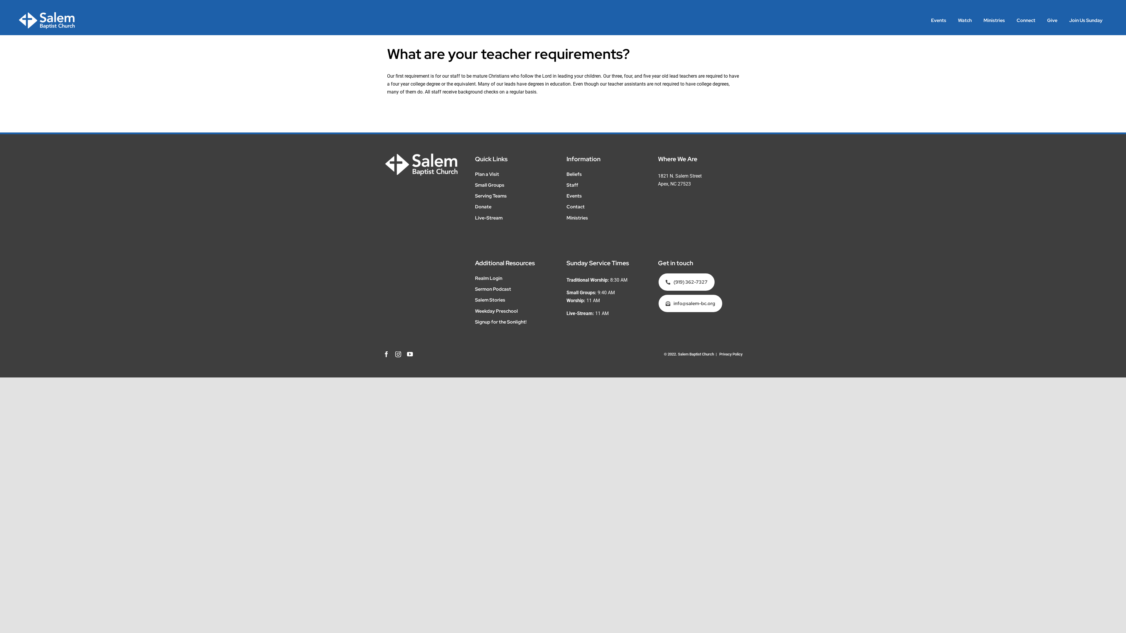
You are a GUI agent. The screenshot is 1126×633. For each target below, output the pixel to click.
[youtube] (410, 354)
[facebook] (386, 354)
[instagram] (398, 354)
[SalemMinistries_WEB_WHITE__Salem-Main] (47, 14)
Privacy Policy (730, 354)
